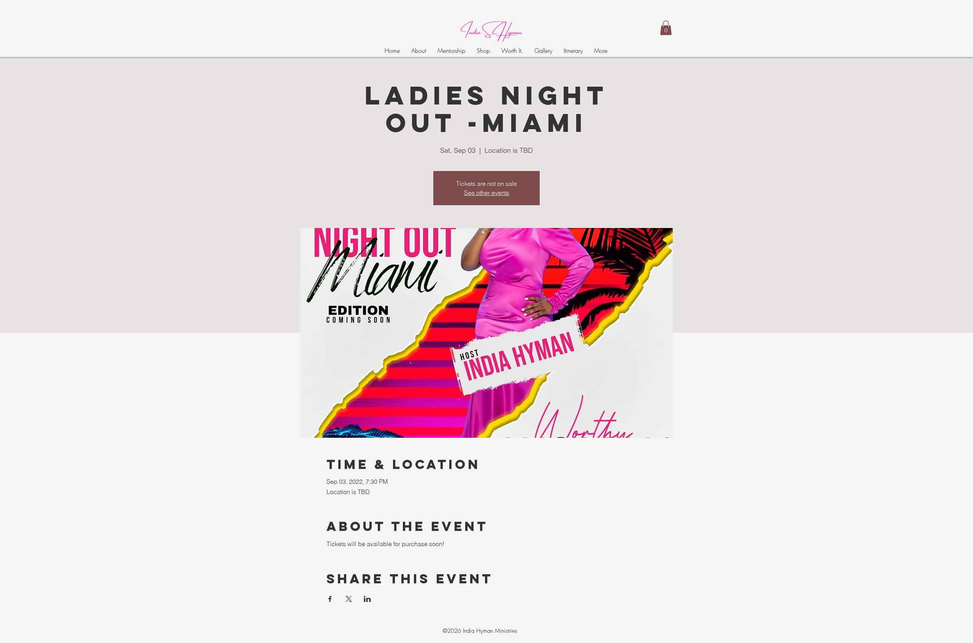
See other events (486, 192)
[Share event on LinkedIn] (367, 599)
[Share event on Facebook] (330, 599)
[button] (666, 28)
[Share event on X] (348, 599)
